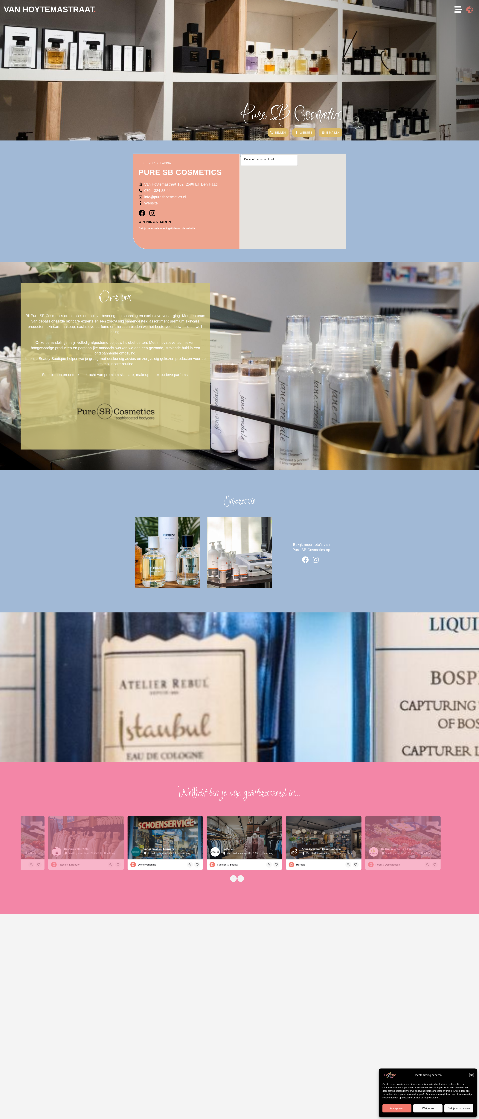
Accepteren (397, 1108)
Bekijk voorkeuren (459, 1108)
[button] (471, 1075)
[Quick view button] (24, 865)
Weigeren (428, 1108)
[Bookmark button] (31, 865)
